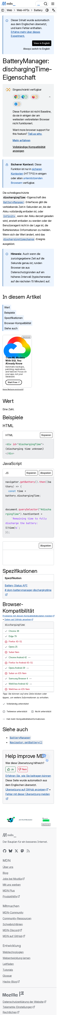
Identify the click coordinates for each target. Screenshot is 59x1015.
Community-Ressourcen (17, 918)
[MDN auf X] (16, 851)
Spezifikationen (13, 318)
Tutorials (8, 969)
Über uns (8, 867)
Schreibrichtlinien (13, 924)
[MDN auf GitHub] (5, 851)
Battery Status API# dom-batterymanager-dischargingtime (28, 588)
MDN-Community (13, 912)
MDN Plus (9, 890)
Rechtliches (10, 1012)
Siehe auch (11, 328)
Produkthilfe (10, 896)
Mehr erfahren (21, 140)
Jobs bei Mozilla (12, 878)
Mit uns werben (12, 884)
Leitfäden (8, 964)
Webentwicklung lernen (16, 958)
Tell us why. (35, 133)
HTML (8, 425)
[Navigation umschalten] (53, 4)
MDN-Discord (11, 930)
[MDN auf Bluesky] (10, 851)
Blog (5, 872)
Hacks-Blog (10, 981)
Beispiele (9, 312)
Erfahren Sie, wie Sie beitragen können (28, 775)
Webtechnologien (13, 952)
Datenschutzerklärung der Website (23, 1001)
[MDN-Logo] (9, 835)
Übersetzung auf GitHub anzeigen (25, 789)
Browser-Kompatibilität (17, 323)
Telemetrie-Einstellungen (17, 1007)
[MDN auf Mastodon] (22, 851)
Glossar (7, 975)
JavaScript (12, 463)
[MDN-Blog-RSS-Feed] (28, 851)
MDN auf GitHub (12, 936)
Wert (7, 307)
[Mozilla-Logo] (13, 994)
